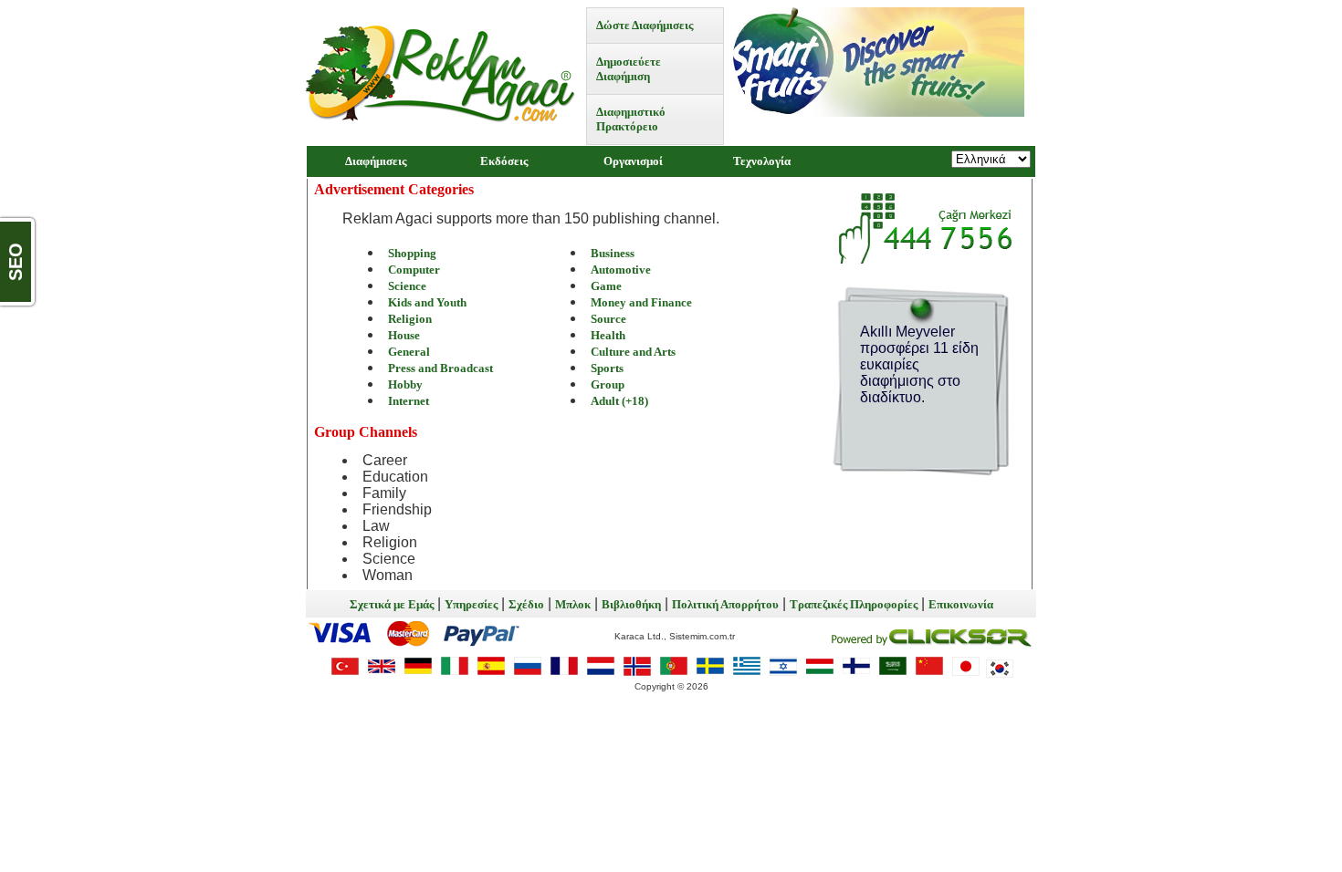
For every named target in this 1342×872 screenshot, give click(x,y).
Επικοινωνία (960, 604)
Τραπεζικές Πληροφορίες (853, 604)
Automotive (621, 269)
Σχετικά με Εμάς (392, 604)
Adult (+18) (619, 401)
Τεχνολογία (762, 161)
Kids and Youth (427, 302)
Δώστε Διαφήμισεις (644, 25)
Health (608, 335)
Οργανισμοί (633, 161)
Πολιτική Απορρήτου (725, 604)
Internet (408, 401)
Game (606, 286)
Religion (410, 319)
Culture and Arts (633, 351)
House (404, 335)
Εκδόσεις (504, 161)
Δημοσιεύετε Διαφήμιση (628, 69)
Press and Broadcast (440, 368)
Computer (414, 269)
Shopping (412, 253)
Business (612, 253)
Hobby (405, 384)
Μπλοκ (573, 604)
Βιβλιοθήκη (631, 604)
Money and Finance (641, 302)
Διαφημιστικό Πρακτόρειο (631, 119)
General (409, 351)
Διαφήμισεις (375, 161)
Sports (607, 368)
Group (607, 384)
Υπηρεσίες (471, 604)
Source (608, 319)
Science (407, 286)
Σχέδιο (526, 604)
